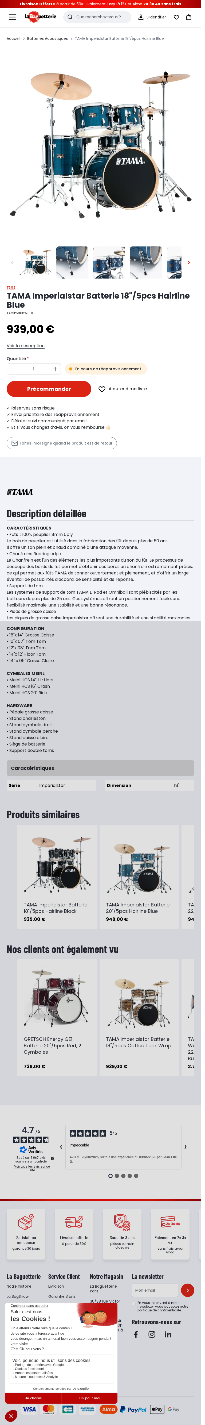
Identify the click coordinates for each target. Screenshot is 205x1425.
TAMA (11, 288)
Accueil (13, 38)
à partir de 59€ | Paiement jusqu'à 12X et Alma (100, 4)
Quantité (16, 359)
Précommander (49, 389)
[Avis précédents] (61, 1147)
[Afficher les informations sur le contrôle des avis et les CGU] (52, 1158)
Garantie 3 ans (62, 1296)
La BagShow (18, 1296)
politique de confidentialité (159, 1310)
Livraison (56, 1286)
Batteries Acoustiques (47, 38)
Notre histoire (19, 1286)
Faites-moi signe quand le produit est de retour (66, 443)
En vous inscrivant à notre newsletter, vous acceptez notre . (162, 1306)
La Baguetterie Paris (103, 1289)
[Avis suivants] (186, 1147)
